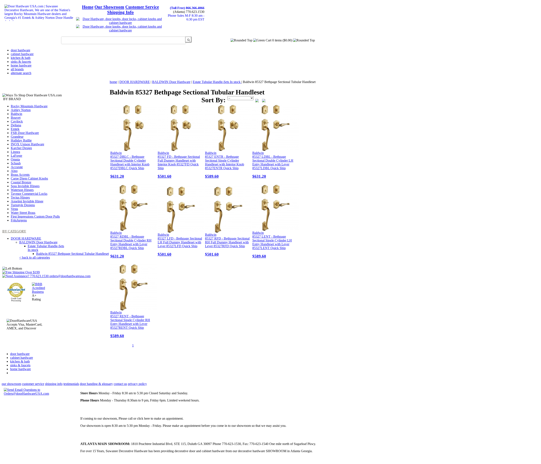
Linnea (15, 152)
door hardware (20, 50)
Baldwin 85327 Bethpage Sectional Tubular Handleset (72, 253)
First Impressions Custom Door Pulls (35, 216)
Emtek (15, 129)
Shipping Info (120, 12)
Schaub (16, 163)
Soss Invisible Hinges (25, 186)
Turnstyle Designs (23, 205)
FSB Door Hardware (25, 133)
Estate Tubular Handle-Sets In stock (217, 82)
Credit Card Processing (16, 300)
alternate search (21, 73)
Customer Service (142, 7)
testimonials (71, 384)
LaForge (16, 155)
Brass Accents (20, 174)
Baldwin (16, 114)
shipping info (54, 384)
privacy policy (137, 384)
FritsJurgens (19, 220)
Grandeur (17, 136)
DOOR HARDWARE (26, 238)
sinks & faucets (21, 61)
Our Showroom (109, 7)
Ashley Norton (21, 110)
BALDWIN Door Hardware (38, 242)
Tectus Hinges (20, 197)
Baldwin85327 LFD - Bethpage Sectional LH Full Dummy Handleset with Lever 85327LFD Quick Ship (180, 245)
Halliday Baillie (21, 140)
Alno (14, 171)
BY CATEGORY (14, 231)
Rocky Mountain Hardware (29, 106)
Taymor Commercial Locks (29, 193)
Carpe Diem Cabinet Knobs (29, 178)
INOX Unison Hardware (27, 144)
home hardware (21, 65)
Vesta (14, 209)
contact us (120, 384)
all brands (17, 69)
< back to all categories (34, 257)
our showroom (11, 384)
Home (87, 7)
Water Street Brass (23, 212)
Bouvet (15, 117)
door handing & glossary (96, 384)
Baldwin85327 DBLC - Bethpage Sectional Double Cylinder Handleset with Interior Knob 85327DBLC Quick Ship (129, 165)
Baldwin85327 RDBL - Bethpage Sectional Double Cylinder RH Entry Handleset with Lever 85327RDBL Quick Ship (131, 244)
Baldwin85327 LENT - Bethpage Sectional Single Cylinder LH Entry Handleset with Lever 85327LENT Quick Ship (272, 244)
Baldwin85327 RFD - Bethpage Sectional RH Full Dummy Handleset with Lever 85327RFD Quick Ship (227, 245)
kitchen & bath (20, 58)
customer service (33, 384)
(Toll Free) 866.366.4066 (187, 8)
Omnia (15, 159)
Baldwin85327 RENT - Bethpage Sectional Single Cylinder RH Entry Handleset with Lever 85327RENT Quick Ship (130, 324)
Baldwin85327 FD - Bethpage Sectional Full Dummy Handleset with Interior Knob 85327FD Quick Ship (179, 165)
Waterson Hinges (22, 190)
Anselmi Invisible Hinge (27, 201)
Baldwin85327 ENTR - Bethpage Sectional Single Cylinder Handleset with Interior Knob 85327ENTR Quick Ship (224, 165)
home (113, 82)
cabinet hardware (22, 54)
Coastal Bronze (21, 182)
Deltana (16, 125)
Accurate (17, 167)
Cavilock (17, 121)
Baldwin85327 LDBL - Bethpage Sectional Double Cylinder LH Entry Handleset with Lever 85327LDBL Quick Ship (272, 165)
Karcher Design (21, 148)
